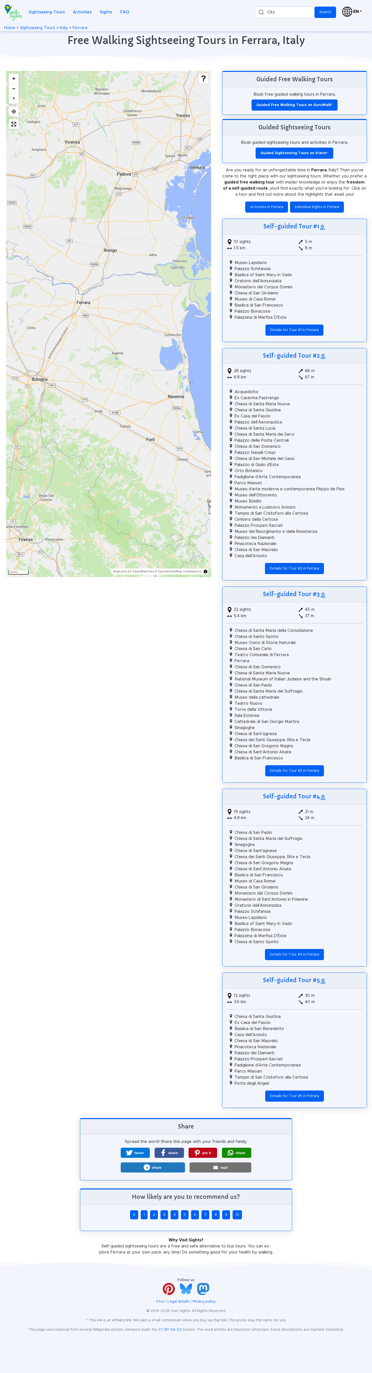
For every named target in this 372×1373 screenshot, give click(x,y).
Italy (64, 28)
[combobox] (285, 12)
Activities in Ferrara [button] (266, 207)
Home (9, 28)
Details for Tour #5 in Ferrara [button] (294, 1096)
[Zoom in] (14, 78)
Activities (82, 12)
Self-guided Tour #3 (291, 594)
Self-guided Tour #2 (291, 355)
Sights (106, 12)
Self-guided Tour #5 (291, 980)
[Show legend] (203, 78)
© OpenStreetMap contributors (178, 571)
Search (325, 12)
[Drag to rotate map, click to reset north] (14, 99)
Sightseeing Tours (47, 12)
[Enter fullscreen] (14, 124)
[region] (108, 324)
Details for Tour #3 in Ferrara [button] (294, 771)
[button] (135, 1153)
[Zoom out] (14, 89)
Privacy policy (204, 1301)
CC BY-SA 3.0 (170, 1329)
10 (237, 1215)
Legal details (178, 1301)
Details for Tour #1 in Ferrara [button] (294, 330)
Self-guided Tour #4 (291, 796)
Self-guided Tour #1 (291, 226)
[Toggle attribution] (205, 572)
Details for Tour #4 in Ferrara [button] (294, 954)
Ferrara (80, 28)
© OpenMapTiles (142, 571)
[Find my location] (14, 111)
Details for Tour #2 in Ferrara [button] (294, 568)
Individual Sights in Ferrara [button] (317, 207)
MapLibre (120, 571)
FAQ (124, 12)
